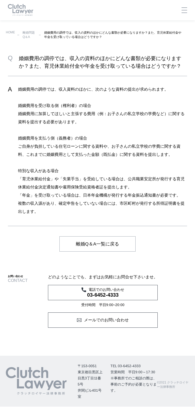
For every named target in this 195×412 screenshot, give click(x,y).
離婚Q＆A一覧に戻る (97, 243)
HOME (10, 32)
